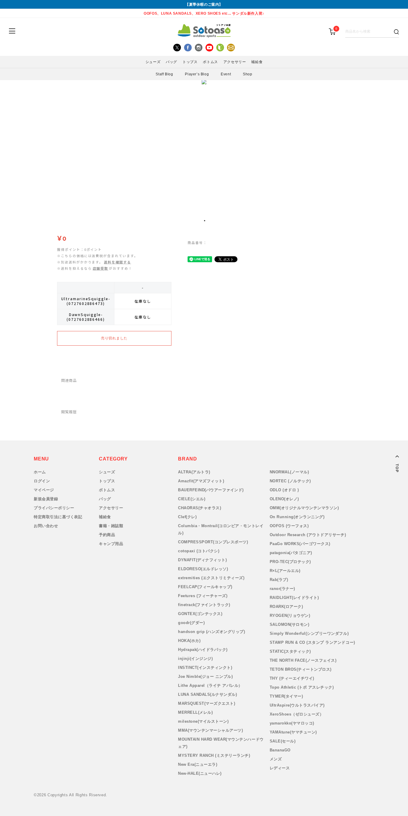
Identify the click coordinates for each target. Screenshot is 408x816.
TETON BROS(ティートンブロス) (301, 669)
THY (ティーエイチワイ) (292, 678)
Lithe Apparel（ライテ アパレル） (210, 685)
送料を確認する (117, 262)
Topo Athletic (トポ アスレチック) (302, 687)
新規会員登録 (46, 499)
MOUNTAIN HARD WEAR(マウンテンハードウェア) (221, 743)
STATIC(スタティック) (290, 651)
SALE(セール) (283, 741)
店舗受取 (100, 268)
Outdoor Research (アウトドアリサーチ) (308, 535)
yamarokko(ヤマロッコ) (292, 723)
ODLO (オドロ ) (284, 490)
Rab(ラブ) (279, 579)
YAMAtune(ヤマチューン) (293, 732)
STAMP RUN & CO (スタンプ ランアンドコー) (312, 642)
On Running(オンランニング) (297, 517)
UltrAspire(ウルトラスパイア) (297, 705)
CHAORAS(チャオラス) (199, 508)
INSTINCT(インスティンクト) (205, 667)
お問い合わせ (46, 526)
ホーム (40, 472)
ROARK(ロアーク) (286, 606)
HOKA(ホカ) (189, 640)
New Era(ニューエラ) (197, 764)
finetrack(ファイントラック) (204, 605)
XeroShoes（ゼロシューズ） (297, 714)
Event (226, 74)
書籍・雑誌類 (111, 526)
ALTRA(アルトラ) (194, 472)
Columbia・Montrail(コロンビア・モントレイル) (220, 529)
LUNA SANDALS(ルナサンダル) (207, 694)
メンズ (276, 759)
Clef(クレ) (187, 517)
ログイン (42, 481)
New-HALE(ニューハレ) (200, 773)
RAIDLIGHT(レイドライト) (294, 597)
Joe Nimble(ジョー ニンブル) (205, 676)
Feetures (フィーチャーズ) (202, 596)
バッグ (105, 499)
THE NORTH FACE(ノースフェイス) (303, 660)
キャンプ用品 (111, 544)
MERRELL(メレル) (195, 712)
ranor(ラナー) (282, 588)
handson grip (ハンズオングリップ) (211, 631)
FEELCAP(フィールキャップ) (205, 587)
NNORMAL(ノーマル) (289, 472)
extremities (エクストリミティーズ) (211, 578)
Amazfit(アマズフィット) (201, 481)
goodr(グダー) (191, 622)
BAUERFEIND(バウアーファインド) (211, 490)
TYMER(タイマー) (286, 696)
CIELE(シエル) (191, 499)
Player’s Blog (197, 74)
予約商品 (107, 535)
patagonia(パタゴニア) (291, 552)
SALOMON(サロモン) (289, 624)
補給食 (105, 517)
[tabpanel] (204, 147)
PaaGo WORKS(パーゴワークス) (300, 544)
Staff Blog (164, 74)
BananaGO (280, 750)
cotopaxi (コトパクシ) (198, 551)
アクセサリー (111, 508)
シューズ (107, 472)
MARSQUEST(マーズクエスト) (206, 703)
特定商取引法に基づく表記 (58, 517)
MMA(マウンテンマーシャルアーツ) (210, 730)
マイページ (44, 490)
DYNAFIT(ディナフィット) (202, 560)
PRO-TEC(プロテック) (290, 561)
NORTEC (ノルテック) (290, 481)
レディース (280, 768)
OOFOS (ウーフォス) (289, 526)
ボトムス (107, 490)
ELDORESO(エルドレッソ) (203, 569)
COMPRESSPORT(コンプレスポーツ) (213, 542)
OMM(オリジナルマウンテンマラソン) (304, 508)
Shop (247, 74)
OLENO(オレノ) (284, 499)
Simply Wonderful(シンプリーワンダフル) (309, 633)
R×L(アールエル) (285, 570)
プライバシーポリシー (54, 508)
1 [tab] (204, 220)
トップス (107, 481)
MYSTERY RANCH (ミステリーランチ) (214, 755)
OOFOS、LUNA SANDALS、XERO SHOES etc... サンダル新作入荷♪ (204, 13)
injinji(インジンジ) (195, 658)
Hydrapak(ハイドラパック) (203, 649)
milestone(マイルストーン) (203, 721)
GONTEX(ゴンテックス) (200, 613)
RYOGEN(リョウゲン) (290, 615)
